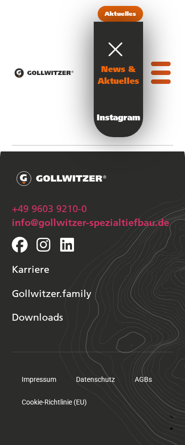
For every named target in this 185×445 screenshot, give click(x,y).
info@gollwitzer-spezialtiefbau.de (90, 222)
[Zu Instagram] (43, 245)
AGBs (143, 379)
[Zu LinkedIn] (67, 245)
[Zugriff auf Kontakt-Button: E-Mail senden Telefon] (171, 415)
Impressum (39, 379)
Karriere (30, 268)
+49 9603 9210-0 (49, 208)
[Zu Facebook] (20, 245)
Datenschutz (95, 379)
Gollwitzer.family (51, 293)
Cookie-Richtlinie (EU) (54, 402)
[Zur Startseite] (44, 75)
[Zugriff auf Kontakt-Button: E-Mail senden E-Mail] (171, 427)
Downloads (37, 316)
